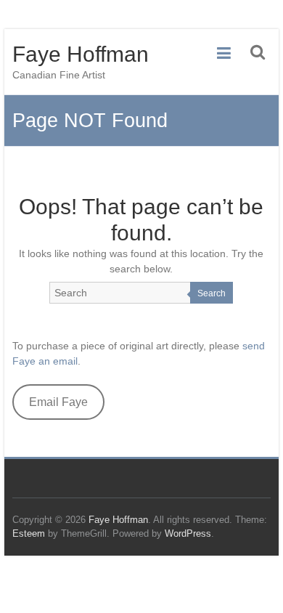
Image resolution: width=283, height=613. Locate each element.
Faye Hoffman (80, 54)
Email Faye (58, 402)
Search (211, 293)
